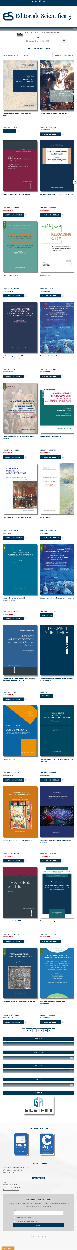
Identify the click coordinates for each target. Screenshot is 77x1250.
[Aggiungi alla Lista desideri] (18, 131)
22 (46, 1030)
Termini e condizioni (10, 1185)
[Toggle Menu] (74, 29)
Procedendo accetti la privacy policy (27, 1221)
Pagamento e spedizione (11, 1187)
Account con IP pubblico (11, 1190)
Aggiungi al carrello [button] (50, 134)
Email (15, 1210)
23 (50, 1030)
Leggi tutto (10, 131)
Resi (4, 1182)
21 (42, 1030)
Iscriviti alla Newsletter (23, 1218)
